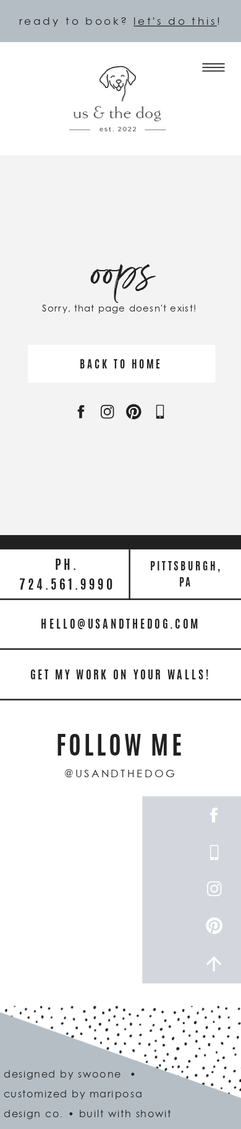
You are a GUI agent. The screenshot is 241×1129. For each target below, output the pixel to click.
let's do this (175, 20)
